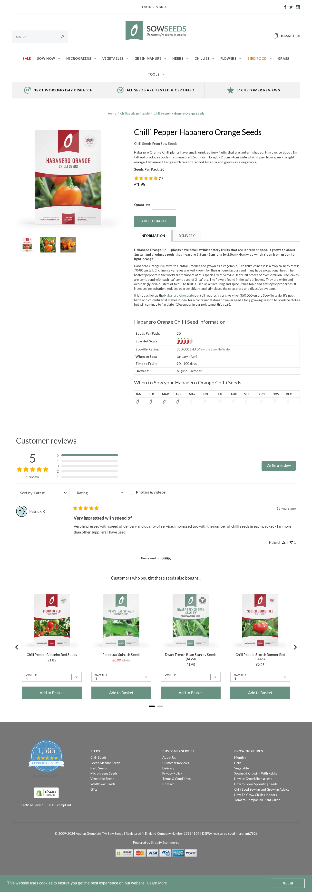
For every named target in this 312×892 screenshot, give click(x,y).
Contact (168, 784)
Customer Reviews (175, 763)
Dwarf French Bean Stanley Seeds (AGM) (190, 656)
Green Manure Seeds (105, 763)
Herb (237, 763)
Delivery (187, 236)
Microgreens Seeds (103, 773)
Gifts (93, 789)
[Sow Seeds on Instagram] (296, 7)
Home (112, 113)
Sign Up (161, 7)
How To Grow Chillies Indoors (255, 795)
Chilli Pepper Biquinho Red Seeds (52, 654)
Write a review (279, 466)
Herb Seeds (98, 768)
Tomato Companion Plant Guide (257, 800)
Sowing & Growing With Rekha (255, 773)
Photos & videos (151, 492)
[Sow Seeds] (156, 30)
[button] (87, 455)
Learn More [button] (157, 883)
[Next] (295, 647)
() (290, 36)
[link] (148, 178)
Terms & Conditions (176, 779)
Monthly (240, 757)
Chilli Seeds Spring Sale (135, 113)
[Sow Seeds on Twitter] (290, 7)
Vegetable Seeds (102, 779)
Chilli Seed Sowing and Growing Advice (261, 789)
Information (152, 236)
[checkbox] (156, 492)
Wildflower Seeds (102, 784)
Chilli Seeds (98, 757)
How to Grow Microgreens (253, 779)
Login (146, 7)
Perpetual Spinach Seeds (121, 654)
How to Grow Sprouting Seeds (255, 784)
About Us (169, 757)
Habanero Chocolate (179, 295)
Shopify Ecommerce (165, 842)
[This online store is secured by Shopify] (46, 792)
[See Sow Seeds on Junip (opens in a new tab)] (166, 558)
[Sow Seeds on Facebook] (284, 7)
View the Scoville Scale (214, 349)
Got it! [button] (288, 883)
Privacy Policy (172, 773)
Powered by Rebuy (156, 713)
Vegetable (241, 768)
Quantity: (142, 205)
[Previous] (17, 647)
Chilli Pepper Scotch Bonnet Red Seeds (260, 656)
